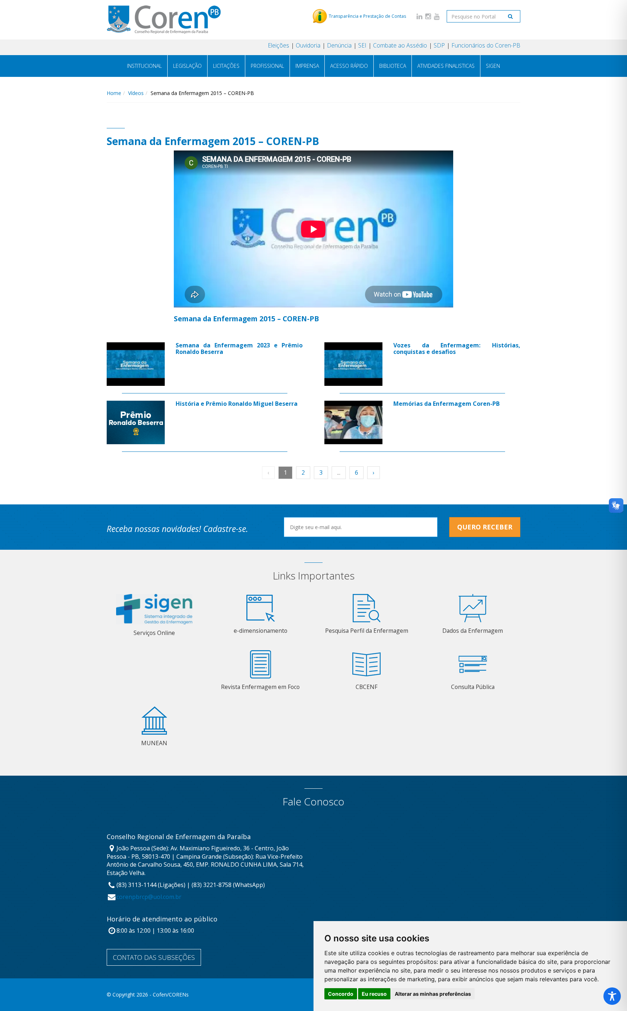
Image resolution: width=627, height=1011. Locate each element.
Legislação (187, 65)
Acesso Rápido (349, 65)
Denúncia (339, 45)
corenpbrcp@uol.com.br (148, 897)
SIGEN (493, 65)
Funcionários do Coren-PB (485, 45)
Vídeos (136, 93)
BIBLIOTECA (392, 65)
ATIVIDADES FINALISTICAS (446, 65)
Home (114, 93)
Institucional (144, 65)
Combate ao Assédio (400, 45)
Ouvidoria (308, 45)
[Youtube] (437, 16)
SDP (439, 45)
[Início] (163, 19)
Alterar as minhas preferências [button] (433, 994)
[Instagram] (428, 16)
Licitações (226, 65)
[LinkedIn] (419, 16)
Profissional (267, 65)
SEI (362, 45)
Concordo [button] (340, 994)
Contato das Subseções (154, 957)
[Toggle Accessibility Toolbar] (612, 996)
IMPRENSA (307, 65)
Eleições (278, 45)
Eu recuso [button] (374, 994)
